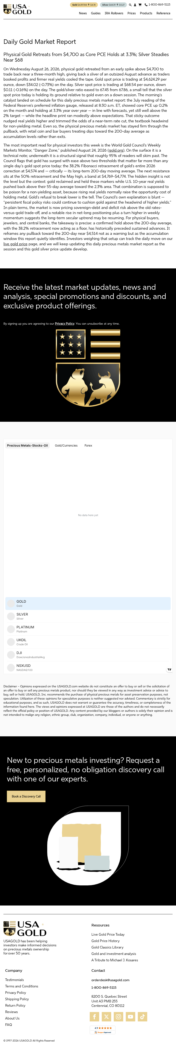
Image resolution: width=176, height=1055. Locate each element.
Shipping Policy (17, 999)
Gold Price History (105, 941)
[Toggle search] (130, 4)
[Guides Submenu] (101, 13)
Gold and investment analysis (113, 954)
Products (146, 13)
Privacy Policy (64, 324)
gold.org (116, 151)
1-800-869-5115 (104, 987)
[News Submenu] (88, 13)
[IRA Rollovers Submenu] (124, 13)
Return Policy (15, 1006)
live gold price (15, 244)
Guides (95, 13)
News (83, 13)
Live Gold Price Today (107, 935)
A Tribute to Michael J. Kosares (114, 960)
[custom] (94, 1016)
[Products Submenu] (153, 13)
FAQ (8, 1025)
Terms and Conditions (21, 986)
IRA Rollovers (114, 13)
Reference (163, 13)
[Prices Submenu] (137, 13)
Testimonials (14, 980)
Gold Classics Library (107, 947)
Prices (131, 13)
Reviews (11, 1012)
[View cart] (139, 5)
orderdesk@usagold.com (110, 980)
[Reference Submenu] (171, 13)
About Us (12, 1018)
